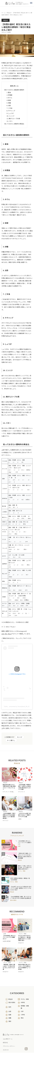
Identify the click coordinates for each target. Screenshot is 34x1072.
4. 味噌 (9, 100)
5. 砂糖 (9, 103)
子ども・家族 (25, 999)
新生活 (10, 999)
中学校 (23, 1002)
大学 (22, 1011)
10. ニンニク (10, 116)
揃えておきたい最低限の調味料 (14, 90)
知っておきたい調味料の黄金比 (14, 124)
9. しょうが (10, 113)
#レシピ (19, 737)
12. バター (10, 121)
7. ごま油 (9, 108)
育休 (22, 1018)
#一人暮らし (11, 740)
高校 (9, 1021)
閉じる (16, 86)
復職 (9, 1018)
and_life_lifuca (6, 634)
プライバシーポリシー (9, 1046)
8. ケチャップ (11, 111)
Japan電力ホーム (7, 1039)
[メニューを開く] (31, 3)
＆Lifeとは (6, 1050)
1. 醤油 (9, 92)
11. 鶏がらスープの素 (13, 118)
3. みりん (9, 98)
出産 (9, 1011)
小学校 (23, 1015)
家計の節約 (11, 1002)
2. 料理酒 (9, 95)
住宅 (9, 1007)
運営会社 (5, 1042)
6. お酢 (9, 105)
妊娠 (9, 1015)
